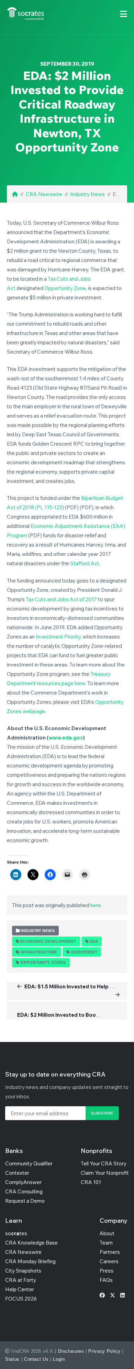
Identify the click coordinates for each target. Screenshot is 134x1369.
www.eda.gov (66, 737)
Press (106, 1270)
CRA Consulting (24, 1191)
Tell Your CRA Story (103, 1163)
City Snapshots (23, 1270)
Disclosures (71, 1351)
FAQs (106, 1280)
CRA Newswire (44, 194)
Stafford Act (84, 563)
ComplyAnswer (23, 1182)
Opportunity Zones (43, 962)
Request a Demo (25, 1201)
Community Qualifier (29, 1163)
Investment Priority (58, 636)
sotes (16, 1233)
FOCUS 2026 (21, 1298)
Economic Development (48, 941)
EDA (94, 941)
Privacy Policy (104, 1351)
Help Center (19, 1289)
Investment (84, 952)
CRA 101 (91, 1182)
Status (12, 1359)
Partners (110, 1252)
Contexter (17, 1173)
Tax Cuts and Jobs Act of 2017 (61, 599)
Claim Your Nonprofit (105, 1173)
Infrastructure (38, 952)
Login (59, 1359)
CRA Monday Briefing (30, 1261)
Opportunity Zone (65, 288)
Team (106, 1242)
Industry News (87, 194)
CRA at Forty (20, 1280)
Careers (109, 1261)
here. (96, 905)
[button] (123, 14)
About (107, 1233)
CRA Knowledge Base (31, 1242)
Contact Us (36, 1359)
